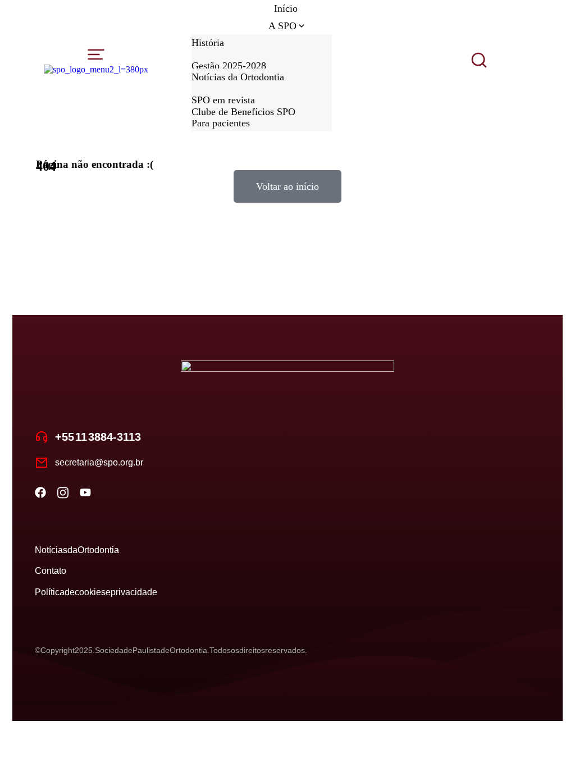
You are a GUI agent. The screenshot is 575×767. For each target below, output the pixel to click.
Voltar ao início (287, 186)
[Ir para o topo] (552, 744)
